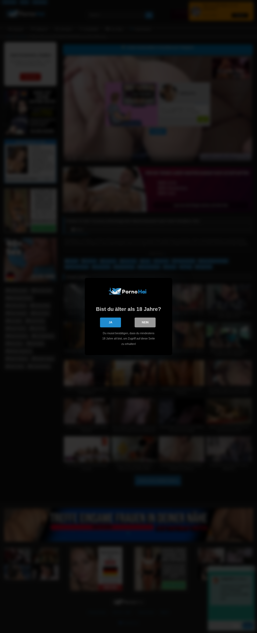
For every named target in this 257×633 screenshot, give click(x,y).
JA (110, 322)
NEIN (145, 322)
